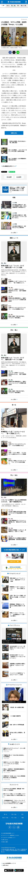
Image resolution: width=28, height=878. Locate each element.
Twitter (14, 827)
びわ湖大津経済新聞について (8, 833)
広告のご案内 (5, 841)
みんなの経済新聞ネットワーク (14, 858)
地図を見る (14, 133)
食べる (8, 5)
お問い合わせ (5, 839)
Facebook (9, 827)
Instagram (18, 827)
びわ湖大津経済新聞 (14, 2)
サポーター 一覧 (14, 561)
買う (18, 5)
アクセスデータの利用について (8, 837)
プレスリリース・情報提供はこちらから (10, 835)
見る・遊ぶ (13, 5)
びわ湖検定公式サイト (8, 166)
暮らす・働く (24, 5)
